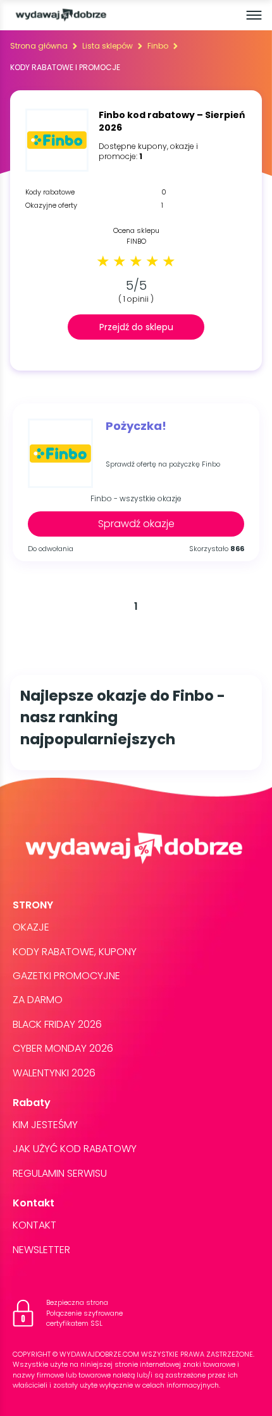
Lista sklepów (107, 45)
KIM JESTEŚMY (45, 1124)
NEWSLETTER (41, 1249)
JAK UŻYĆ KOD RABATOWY (75, 1148)
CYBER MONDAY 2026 (63, 1048)
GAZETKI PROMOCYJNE (66, 975)
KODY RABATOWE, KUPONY (75, 951)
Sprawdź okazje (136, 523)
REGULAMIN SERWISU (60, 1173)
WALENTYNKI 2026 (54, 1073)
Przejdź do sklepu (136, 327)
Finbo (157, 45)
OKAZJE (31, 927)
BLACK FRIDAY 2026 (57, 1024)
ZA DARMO (38, 999)
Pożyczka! (136, 426)
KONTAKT (34, 1225)
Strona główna (39, 45)
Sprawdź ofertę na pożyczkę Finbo (163, 464)
